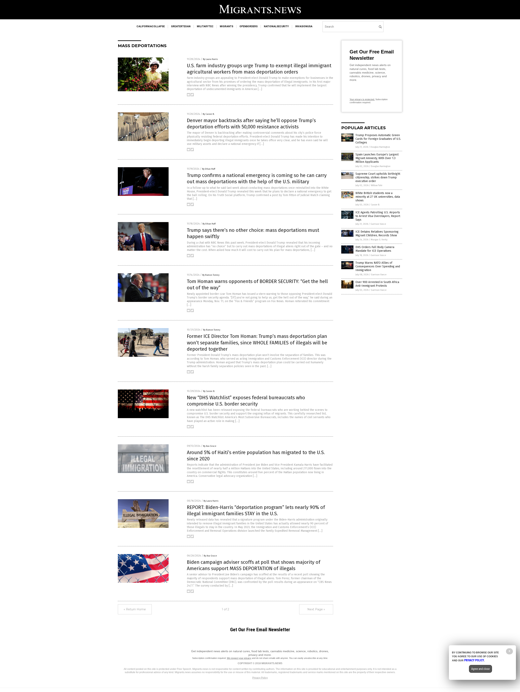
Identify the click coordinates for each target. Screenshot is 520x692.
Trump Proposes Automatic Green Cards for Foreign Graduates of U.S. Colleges (378, 138)
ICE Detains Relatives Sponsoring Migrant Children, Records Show (377, 233)
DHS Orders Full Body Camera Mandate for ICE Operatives (374, 249)
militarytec (205, 26)
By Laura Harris (210, 59)
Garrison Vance (378, 224)
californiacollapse (150, 26)
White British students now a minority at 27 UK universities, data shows (377, 196)
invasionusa (303, 26)
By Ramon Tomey (210, 275)
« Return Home (135, 609)
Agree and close (480, 668)
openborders (248, 26)
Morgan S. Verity (379, 239)
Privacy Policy (260, 677)
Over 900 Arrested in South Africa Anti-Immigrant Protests (377, 283)
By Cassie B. (208, 114)
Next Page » (316, 609)
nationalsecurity (276, 26)
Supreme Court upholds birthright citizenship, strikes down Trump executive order (377, 177)
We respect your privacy (239, 658)
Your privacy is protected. (362, 99)
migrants (226, 26)
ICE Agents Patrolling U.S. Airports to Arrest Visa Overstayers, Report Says (377, 216)
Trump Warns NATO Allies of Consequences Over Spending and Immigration (377, 266)
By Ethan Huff (208, 169)
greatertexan (181, 26)
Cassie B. (375, 204)
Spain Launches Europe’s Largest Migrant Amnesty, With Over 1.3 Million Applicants (377, 158)
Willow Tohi (376, 185)
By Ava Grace (209, 446)
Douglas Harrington (380, 147)
